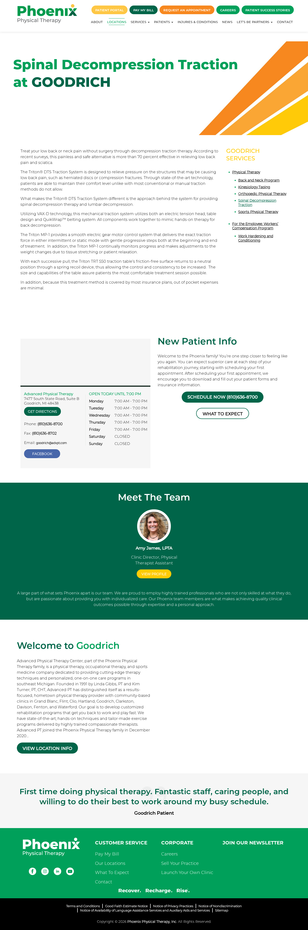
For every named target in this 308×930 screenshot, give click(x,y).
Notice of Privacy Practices (173, 906)
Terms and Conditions (83, 906)
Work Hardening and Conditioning (255, 238)
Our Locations (110, 863)
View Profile (154, 574)
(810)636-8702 (44, 433)
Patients (162, 22)
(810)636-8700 (50, 424)
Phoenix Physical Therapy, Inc (151, 921)
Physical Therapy (246, 172)
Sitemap (221, 910)
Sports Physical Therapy (258, 212)
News (227, 22)
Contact (285, 22)
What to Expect (223, 414)
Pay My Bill (143, 10)
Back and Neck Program (259, 180)
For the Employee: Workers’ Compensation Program (255, 226)
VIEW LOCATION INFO (47, 748)
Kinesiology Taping (254, 187)
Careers (228, 10)
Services (139, 22)
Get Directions (42, 411)
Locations (116, 22)
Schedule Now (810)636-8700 (222, 397)
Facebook (42, 454)
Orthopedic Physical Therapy (262, 194)
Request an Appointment (187, 10)
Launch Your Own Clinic (187, 872)
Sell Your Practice (180, 863)
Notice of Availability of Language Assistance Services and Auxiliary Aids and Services (145, 910)
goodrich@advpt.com (51, 443)
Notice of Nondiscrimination (220, 906)
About (97, 22)
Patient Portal (109, 10)
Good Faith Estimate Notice (126, 906)
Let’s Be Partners (253, 22)
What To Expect (112, 872)
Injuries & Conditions (198, 22)
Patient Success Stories (267, 10)
